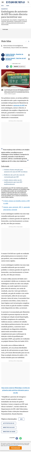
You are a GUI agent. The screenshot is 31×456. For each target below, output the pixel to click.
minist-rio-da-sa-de (9, 427)
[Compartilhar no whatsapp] (11, 66)
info (29, 55)
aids (21, 419)
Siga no (16, 66)
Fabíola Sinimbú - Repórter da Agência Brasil (14, 55)
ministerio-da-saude (9, 431)
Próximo (29, 41)
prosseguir (15, 448)
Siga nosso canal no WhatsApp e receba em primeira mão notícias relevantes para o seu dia (15, 390)
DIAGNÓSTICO (4, 9)
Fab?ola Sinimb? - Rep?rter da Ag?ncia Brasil (15, 59)
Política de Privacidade (13, 445)
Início (2, 5)
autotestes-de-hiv (8, 423)
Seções (2, 2)
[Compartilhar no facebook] (7, 66)
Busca (28, 2)
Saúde (7, 5)
